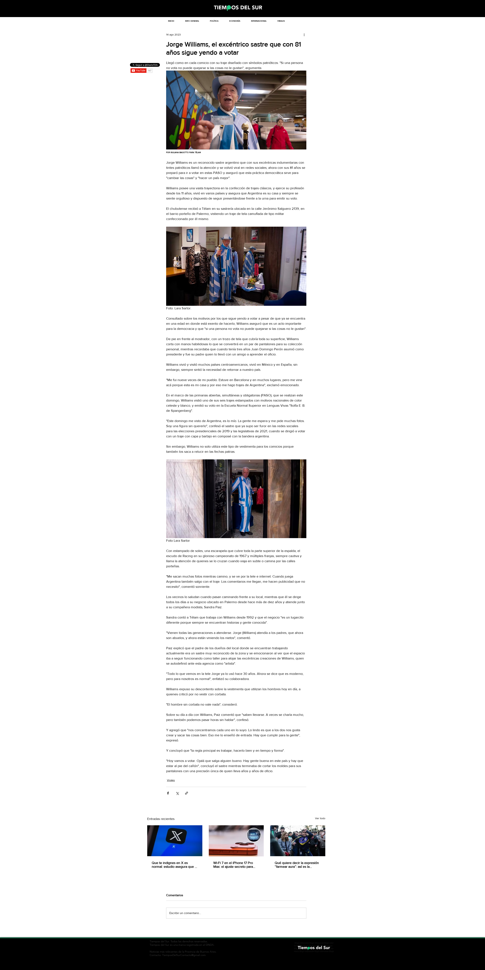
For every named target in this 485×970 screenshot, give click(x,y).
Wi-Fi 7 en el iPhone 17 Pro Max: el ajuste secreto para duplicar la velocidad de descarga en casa (233, 865)
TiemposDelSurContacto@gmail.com (184, 955)
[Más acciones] (304, 34)
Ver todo (320, 818)
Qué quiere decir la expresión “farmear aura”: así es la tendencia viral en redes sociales (297, 865)
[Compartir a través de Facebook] (168, 793)
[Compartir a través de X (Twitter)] (177, 793)
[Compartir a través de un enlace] (186, 793)
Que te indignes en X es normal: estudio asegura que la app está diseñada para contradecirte (174, 865)
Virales (171, 780)
